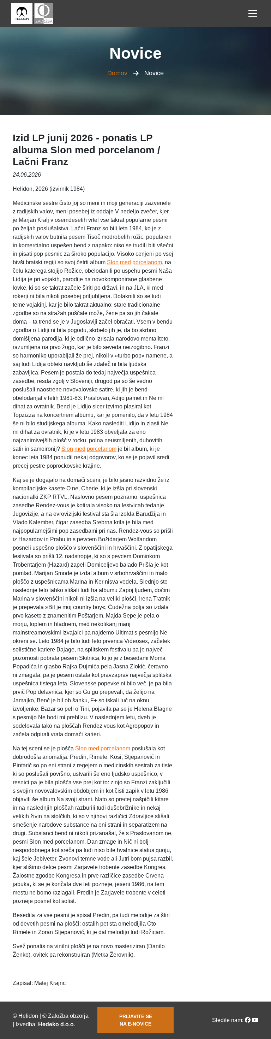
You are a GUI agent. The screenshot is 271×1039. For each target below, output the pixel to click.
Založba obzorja (68, 1016)
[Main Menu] (253, 13)
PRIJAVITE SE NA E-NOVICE (135, 1020)
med (125, 262)
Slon (113, 262)
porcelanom (147, 262)
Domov (117, 73)
